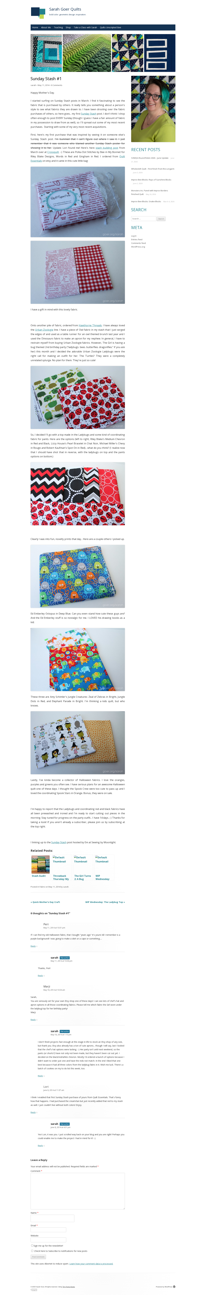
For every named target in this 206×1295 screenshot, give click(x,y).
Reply (33, 946)
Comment (36, 1171)
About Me (46, 27)
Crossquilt (53, 152)
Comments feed (138, 243)
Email (34, 1225)
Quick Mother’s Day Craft (45, 902)
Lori (46, 1086)
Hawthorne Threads (90, 325)
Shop (68, 27)
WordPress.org (138, 246)
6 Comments (56, 85)
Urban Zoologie (44, 329)
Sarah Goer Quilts (65, 9)
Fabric (42, 886)
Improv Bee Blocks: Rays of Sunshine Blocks (151, 179)
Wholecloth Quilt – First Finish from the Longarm (152, 168)
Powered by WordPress (164, 1287)
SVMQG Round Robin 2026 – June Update (149, 158)
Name (34, 1212)
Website (34, 1235)
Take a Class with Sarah (85, 27)
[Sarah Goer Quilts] (38, 19)
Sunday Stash (88, 113)
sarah (33, 85)
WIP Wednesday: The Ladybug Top (105, 902)
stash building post (107, 147)
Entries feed (136, 239)
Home (35, 27)
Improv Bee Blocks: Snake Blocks (146, 201)
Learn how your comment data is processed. (91, 1263)
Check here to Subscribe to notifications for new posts (60, 1251)
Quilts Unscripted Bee (110, 27)
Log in (133, 235)
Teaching (58, 27)
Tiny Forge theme (69, 1287)
